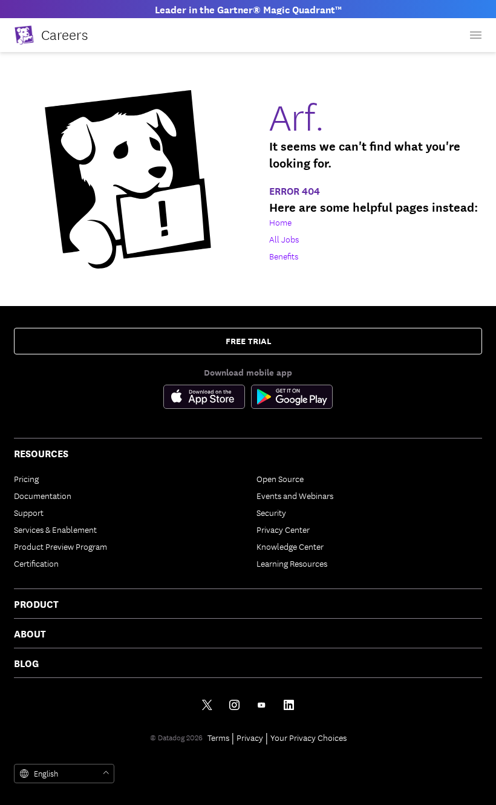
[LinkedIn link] (289, 705)
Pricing (26, 478)
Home (280, 222)
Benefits (283, 256)
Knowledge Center (290, 546)
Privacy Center (283, 529)
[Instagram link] (234, 705)
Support (29, 512)
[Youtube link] (261, 705)
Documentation (42, 495)
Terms (218, 737)
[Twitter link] (207, 705)
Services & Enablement (55, 529)
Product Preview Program (60, 546)
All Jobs (284, 239)
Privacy (250, 737)
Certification (36, 563)
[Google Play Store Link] (292, 399)
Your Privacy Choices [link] (308, 737)
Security (271, 512)
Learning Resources (291, 563)
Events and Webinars (294, 495)
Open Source (280, 478)
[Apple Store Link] (207, 399)
